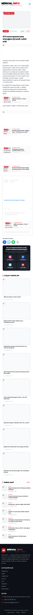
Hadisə (3, 586)
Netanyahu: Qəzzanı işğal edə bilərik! (19, 504)
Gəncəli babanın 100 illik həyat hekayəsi (17, 536)
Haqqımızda (10, 612)
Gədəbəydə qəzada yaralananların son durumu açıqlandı (18, 150)
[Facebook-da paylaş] (4, 242)
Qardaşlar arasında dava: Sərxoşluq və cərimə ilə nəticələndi (19, 520)
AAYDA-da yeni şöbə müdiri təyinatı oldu (18, 512)
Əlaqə (18, 612)
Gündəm (4, 584)
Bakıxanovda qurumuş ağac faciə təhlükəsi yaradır (16, 471)
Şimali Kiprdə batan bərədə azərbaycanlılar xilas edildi (20, 168)
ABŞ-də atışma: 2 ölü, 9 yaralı (19, 99)
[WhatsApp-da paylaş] (13, 242)
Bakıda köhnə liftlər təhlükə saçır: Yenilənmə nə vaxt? (20, 131)
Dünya (3, 579)
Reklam (24, 612)
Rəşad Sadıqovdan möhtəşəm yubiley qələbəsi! (19, 488)
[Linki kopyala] (18, 242)
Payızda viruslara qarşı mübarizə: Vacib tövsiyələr (18, 496)
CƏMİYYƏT (4, 576)
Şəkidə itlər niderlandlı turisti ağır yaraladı (16, 447)
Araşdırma (4, 571)
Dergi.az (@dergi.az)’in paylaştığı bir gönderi (18, 232)
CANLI (3, 574)
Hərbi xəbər (5, 589)
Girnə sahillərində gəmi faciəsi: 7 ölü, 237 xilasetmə (15, 398)
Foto (2, 581)
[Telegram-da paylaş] (9, 242)
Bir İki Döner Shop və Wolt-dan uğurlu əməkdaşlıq (19, 528)
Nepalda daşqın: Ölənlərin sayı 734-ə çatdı (16, 422)
